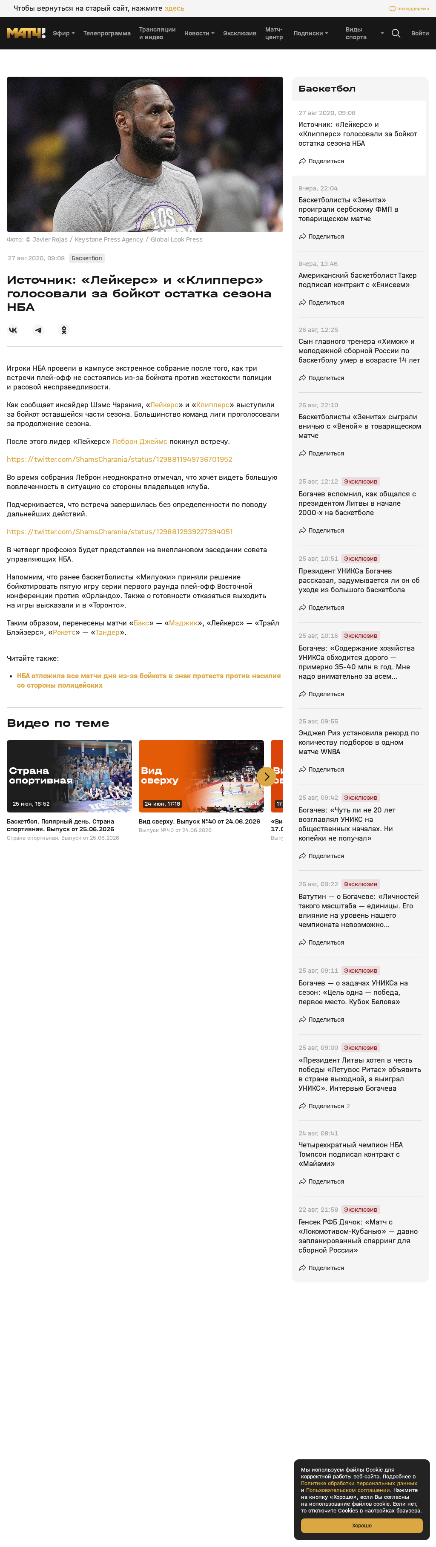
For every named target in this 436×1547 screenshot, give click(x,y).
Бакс (141, 623)
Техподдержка (413, 8)
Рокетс (64, 632)
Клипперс (212, 404)
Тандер (107, 632)
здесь (174, 8)
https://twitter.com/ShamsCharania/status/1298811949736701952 (119, 459)
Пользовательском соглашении (348, 1490)
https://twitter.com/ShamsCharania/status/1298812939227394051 (120, 531)
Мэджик (183, 623)
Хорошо (362, 1525)
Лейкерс (164, 404)
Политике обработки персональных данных (359, 1483)
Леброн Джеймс (139, 441)
